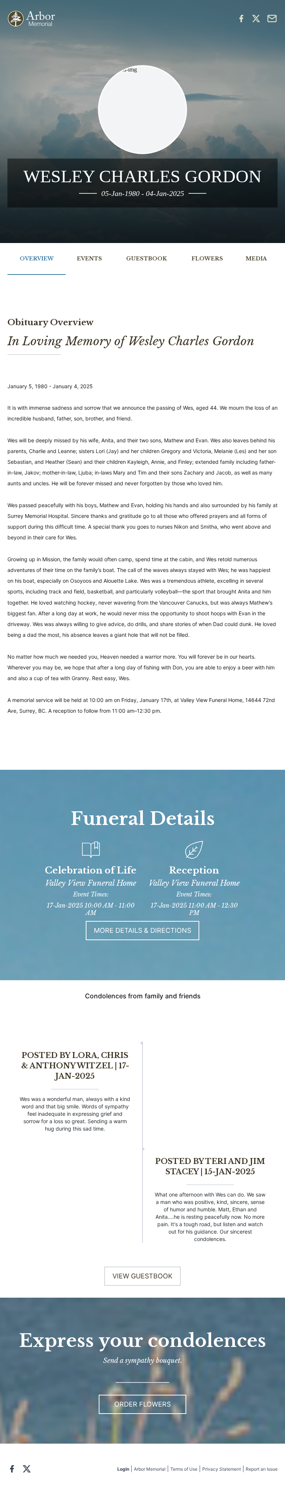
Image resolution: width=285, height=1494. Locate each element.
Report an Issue (262, 1469)
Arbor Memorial (150, 1469)
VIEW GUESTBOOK (142, 1276)
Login (123, 1469)
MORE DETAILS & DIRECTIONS (142, 930)
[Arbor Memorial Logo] (31, 18)
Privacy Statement (221, 1469)
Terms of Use (183, 1469)
